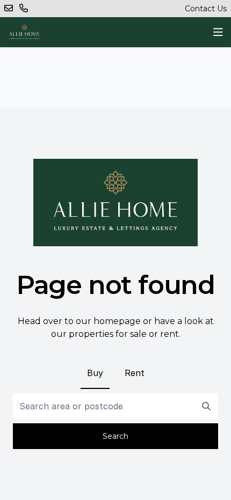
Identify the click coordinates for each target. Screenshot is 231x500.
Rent (135, 372)
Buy (95, 372)
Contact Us (206, 8)
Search (115, 436)
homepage (117, 321)
